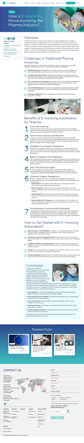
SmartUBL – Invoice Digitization (7, 421)
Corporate (14, 414)
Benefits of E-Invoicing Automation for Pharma (10, 49)
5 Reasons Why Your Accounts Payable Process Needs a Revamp (40, 349)
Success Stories (46, 3)
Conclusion (7, 56)
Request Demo (70, 3)
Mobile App (40, 417)
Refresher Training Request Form (41, 420)
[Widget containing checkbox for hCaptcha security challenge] (61, 411)
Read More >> (24, 350)
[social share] (8, 38)
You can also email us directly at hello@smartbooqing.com (59, 406)
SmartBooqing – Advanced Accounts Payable (7, 412)
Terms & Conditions (7, 428)
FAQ (39, 426)
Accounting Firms (15, 411)
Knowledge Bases (32, 417)
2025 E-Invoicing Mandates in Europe (17, 347)
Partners (39, 3)
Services (33, 3)
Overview (6, 43)
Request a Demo (41, 414)
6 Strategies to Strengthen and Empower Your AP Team (64, 348)
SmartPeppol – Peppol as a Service (7, 417)
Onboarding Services (14, 417)
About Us (58, 3)
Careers (63, 3)
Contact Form (41, 424)
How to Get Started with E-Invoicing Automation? (11, 53)
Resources (30, 414)
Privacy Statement (7, 431)
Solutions (26, 3)
